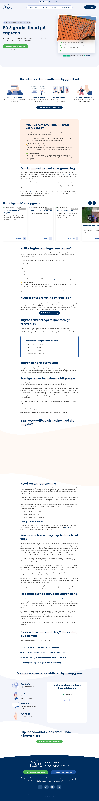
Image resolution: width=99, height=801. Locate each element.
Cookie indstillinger (49, 796)
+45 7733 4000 (52, 763)
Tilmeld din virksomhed (63, 772)
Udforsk (45, 7)
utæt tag (32, 191)
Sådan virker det (33, 7)
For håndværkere (54, 1)
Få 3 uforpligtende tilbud (35, 772)
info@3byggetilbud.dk (57, 766)
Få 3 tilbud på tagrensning (49, 313)
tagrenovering (66, 174)
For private (43, 1)
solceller (66, 527)
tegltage (55, 279)
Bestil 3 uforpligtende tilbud (15, 46)
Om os (54, 7)
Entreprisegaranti (65, 7)
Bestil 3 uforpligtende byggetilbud (49, 107)
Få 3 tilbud (90, 7)
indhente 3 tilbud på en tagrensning (57, 598)
